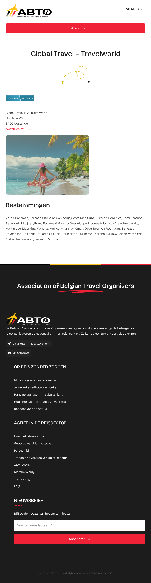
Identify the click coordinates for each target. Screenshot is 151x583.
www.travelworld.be (19, 129)
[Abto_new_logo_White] (28, 314)
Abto (59, 573)
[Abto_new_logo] (29, 5)
